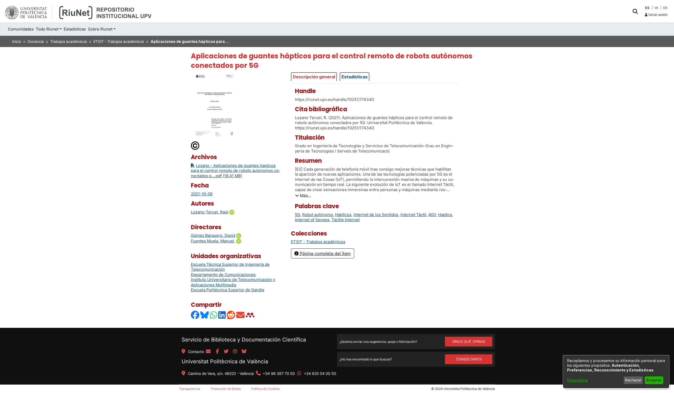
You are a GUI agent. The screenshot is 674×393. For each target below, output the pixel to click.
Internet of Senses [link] (312, 219)
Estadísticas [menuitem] (75, 29)
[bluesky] (244, 352)
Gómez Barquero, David (213, 235)
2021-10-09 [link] (201, 193)
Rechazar (633, 380)
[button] (635, 11)
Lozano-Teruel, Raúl (209, 212)
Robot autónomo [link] (317, 214)
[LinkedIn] (222, 314)
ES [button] (647, 8)
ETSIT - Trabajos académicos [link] (118, 41)
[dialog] (616, 372)
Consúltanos (469, 359)
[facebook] (217, 352)
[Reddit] (231, 314)
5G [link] (297, 214)
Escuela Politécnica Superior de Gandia (227, 289)
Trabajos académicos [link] (68, 41)
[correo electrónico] (208, 352)
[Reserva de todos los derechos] (195, 145)
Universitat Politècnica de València (225, 361)
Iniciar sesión (658, 15)
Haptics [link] (445, 214)
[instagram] (235, 352)
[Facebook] (195, 314)
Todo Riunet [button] (47, 29)
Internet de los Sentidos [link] (376, 214)
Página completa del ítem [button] (325, 253)
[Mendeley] (251, 314)
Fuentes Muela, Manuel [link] (213, 240)
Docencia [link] (36, 41)
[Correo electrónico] (240, 314)
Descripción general (314, 76)
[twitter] (226, 352)
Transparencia (189, 389)
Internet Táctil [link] (413, 214)
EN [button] (665, 8)
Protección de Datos (226, 389)
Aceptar (654, 380)
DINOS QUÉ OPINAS (468, 341)
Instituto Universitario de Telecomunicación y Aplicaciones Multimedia (233, 282)
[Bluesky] (204, 314)
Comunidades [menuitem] (21, 29)
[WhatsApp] (214, 314)
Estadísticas (354, 76)
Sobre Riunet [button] (100, 29)
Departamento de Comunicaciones (223, 274)
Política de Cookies (265, 389)
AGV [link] (432, 214)
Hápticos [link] (343, 214)
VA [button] (656, 8)
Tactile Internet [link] (345, 219)
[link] (318, 241)
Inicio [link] (16, 41)
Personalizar (577, 380)
